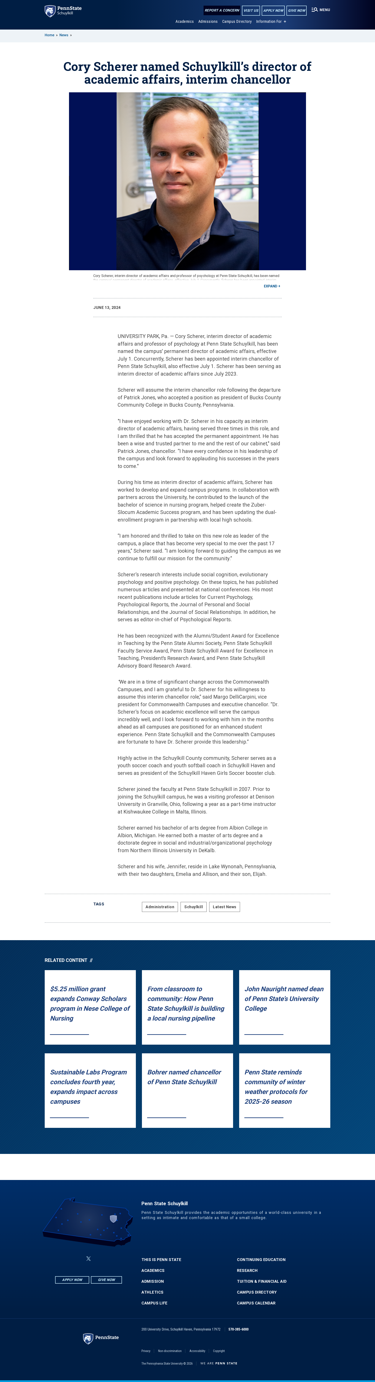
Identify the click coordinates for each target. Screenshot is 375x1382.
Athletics (152, 1292)
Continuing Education (261, 1260)
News (63, 35)
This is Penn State (161, 1260)
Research (247, 1270)
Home (49, 35)
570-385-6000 (238, 1329)
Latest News (224, 907)
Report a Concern (222, 10)
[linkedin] (78, 1258)
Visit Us (250, 10)
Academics (185, 21)
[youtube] (99, 1258)
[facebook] (67, 1258)
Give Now (296, 10)
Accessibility (197, 1351)
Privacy (145, 1351)
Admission (152, 1281)
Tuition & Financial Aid (262, 1281)
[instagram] (110, 1258)
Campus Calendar (256, 1303)
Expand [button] (270, 286)
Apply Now (273, 10)
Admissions (208, 21)
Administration (160, 907)
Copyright (219, 1351)
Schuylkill (193, 907)
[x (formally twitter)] (88, 1258)
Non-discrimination (170, 1351)
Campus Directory (237, 21)
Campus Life (154, 1303)
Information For (269, 21)
